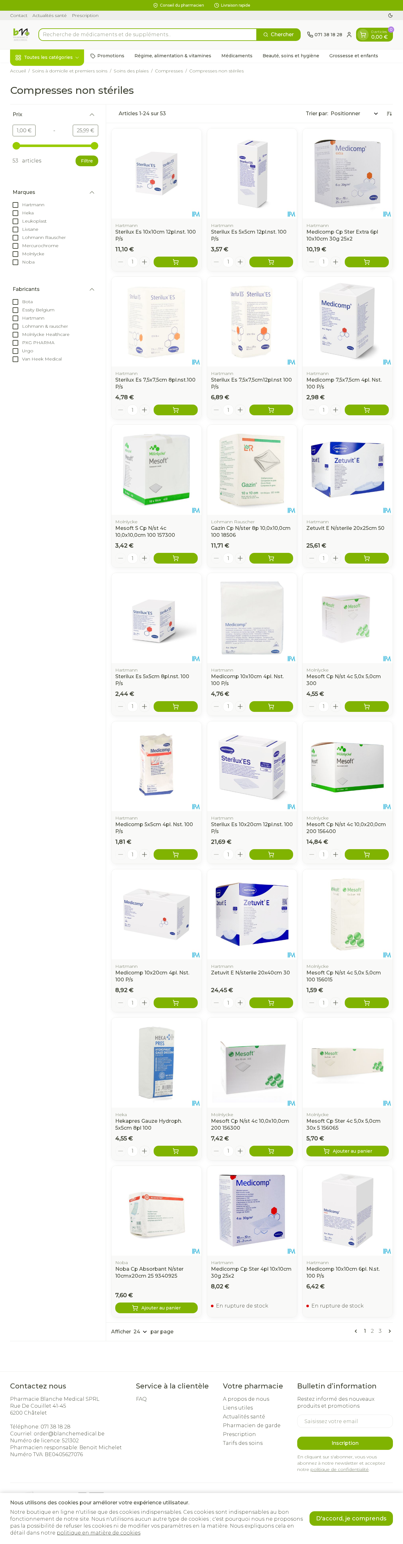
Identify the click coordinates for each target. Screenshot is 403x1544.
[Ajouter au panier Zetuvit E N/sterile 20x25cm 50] (367, 558)
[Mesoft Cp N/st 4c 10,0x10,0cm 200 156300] (252, 1063)
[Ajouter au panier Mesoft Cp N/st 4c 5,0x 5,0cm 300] (367, 706)
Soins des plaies (131, 71)
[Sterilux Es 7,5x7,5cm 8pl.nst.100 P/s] (156, 322)
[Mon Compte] (349, 34)
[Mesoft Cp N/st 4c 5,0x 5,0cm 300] (348, 618)
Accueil (18, 71)
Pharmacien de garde (252, 1425)
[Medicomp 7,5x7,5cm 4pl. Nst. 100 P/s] (348, 322)
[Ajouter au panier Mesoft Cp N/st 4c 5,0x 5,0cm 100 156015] (367, 1002)
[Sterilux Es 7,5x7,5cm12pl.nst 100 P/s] (252, 322)
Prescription (85, 15)
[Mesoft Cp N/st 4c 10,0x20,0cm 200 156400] (348, 766)
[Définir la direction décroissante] (389, 113)
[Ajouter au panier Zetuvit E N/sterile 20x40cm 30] (271, 1002)
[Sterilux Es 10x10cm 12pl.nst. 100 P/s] (156, 173)
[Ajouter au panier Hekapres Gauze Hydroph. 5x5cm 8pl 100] (176, 1151)
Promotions (110, 56)
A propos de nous (246, 1399)
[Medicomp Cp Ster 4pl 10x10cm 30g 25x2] (252, 1211)
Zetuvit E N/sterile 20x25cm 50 (345, 528)
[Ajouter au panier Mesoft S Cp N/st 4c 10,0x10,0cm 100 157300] (176, 558)
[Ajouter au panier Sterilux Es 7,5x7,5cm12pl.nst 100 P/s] (271, 410)
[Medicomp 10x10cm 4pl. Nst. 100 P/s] (252, 618)
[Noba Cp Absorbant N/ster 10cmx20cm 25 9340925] (156, 1211)
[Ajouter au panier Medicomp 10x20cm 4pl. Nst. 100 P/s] (176, 1002)
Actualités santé (49, 15)
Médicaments (237, 56)
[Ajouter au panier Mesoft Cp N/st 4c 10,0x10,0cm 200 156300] (271, 1151)
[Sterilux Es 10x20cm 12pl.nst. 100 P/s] (252, 766)
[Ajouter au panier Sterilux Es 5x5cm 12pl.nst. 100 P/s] (271, 262)
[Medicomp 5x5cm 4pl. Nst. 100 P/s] (156, 766)
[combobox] (147, 34)
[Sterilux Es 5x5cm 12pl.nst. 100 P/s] (252, 173)
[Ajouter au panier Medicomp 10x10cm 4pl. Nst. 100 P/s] (271, 706)
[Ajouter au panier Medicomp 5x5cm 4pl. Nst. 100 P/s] (176, 854)
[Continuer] (388, 1331)
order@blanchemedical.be (69, 1434)
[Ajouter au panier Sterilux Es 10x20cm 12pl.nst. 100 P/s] (271, 854)
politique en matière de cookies (98, 1533)
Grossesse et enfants (353, 56)
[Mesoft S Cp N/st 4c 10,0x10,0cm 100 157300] (156, 470)
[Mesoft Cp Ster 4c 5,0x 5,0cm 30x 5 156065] (348, 1063)
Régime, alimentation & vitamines (172, 56)
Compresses (169, 71)
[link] (357, 1331)
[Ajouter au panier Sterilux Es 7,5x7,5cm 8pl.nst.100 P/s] (176, 410)
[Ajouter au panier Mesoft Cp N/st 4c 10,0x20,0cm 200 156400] (367, 854)
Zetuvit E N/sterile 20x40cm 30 (250, 973)
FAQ (141, 1399)
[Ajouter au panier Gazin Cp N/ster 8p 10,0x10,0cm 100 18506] (271, 558)
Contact (18, 15)
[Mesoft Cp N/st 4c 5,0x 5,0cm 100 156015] (348, 914)
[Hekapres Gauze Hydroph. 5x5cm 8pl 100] (156, 1063)
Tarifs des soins (243, 1443)
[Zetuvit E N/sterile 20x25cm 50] (348, 470)
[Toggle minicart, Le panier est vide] (363, 34)
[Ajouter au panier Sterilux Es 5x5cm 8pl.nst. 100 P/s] (176, 706)
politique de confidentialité (339, 1469)
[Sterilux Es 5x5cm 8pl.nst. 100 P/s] (156, 618)
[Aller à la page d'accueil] (21, 34)
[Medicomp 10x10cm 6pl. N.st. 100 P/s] (348, 1211)
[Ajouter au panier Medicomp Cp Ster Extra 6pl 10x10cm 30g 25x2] (367, 262)
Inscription (345, 1443)
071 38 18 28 (56, 1427)
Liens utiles (238, 1408)
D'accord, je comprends (351, 1518)
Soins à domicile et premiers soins (69, 71)
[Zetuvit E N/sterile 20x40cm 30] (252, 914)
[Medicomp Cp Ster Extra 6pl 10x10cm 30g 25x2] (348, 173)
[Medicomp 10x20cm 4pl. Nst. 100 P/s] (156, 914)
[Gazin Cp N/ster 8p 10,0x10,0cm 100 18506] (252, 470)
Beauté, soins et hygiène (291, 56)
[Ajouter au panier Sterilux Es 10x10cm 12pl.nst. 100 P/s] (176, 262)
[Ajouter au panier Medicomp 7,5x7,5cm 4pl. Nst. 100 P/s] (367, 410)
